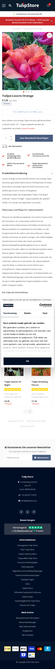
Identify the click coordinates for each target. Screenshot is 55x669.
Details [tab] (27, 313)
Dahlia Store (27, 588)
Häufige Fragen (27, 579)
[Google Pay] (15, 648)
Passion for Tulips (27, 605)
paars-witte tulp (27, 426)
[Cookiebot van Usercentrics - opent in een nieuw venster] (39, 305)
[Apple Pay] (23, 648)
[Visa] (31, 648)
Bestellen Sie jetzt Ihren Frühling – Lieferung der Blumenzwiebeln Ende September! (27, 21)
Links (27, 584)
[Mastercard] (39, 648)
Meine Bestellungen (27, 622)
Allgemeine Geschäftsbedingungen (27, 571)
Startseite (16, 29)
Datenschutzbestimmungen (27, 575)
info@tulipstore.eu (29, 500)
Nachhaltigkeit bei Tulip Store (27, 601)
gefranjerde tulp (16, 421)
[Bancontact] (31, 655)
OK (27, 361)
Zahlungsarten (27, 566)
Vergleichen (27, 631)
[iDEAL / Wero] (7, 648)
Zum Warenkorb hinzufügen (34, 138)
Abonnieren (43, 457)
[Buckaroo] (23, 655)
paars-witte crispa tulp (36, 421)
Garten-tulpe (27, 596)
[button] (23, 91)
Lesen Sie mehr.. (29, 128)
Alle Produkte (27, 635)
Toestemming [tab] (10, 313)
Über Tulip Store (27, 549)
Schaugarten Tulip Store (27, 545)
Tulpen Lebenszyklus (27, 554)
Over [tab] (45, 313)
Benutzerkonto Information (27, 618)
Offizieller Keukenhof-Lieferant (27, 592)
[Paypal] (47, 648)
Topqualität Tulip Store (27, 558)
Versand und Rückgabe (27, 562)
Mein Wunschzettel (27, 626)
